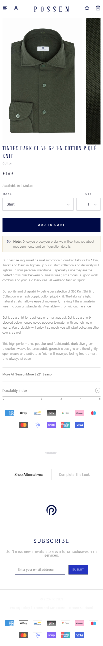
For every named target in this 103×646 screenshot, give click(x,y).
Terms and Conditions (50, 608)
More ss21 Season (40, 374)
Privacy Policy (20, 608)
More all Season (14, 374)
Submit (78, 569)
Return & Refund (81, 608)
